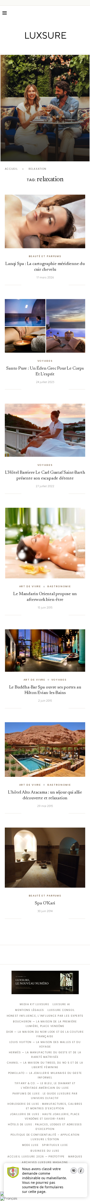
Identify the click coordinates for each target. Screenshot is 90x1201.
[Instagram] (41, 47)
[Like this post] (25, 285)
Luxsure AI (61, 1004)
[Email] (61, 47)
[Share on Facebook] (31, 285)
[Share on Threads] (55, 285)
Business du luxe (44, 1151)
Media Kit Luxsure (34, 1004)
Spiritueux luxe (55, 1145)
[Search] (85, 13)
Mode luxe (30, 1145)
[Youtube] (55, 47)
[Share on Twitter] (36, 285)
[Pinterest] (48, 47)
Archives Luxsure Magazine (45, 1162)
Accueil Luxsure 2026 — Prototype (36, 1156)
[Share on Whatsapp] (50, 285)
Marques (75, 1156)
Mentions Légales (29, 1010)
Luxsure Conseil (61, 1010)
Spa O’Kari (45, 903)
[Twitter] (35, 47)
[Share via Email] (65, 285)
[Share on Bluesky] (60, 285)
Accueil (11, 169)
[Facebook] (28, 47)
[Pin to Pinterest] (40, 285)
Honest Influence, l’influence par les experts (45, 1016)
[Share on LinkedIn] (45, 285)
